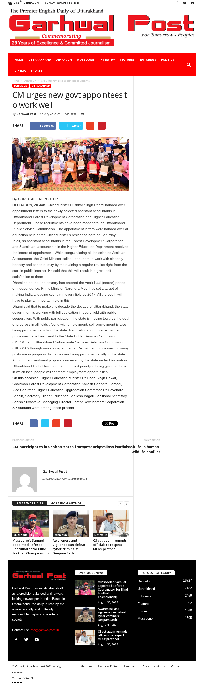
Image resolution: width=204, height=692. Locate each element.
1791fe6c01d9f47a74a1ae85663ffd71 (64, 478)
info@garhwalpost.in (44, 630)
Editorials (147, 59)
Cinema (20, 70)
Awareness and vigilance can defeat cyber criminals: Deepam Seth (69, 546)
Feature (143, 604)
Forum (142, 611)
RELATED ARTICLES (29, 503)
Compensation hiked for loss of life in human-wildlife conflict (117, 449)
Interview (107, 59)
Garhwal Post (26, 114)
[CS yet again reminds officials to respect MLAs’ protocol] (111, 523)
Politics (167, 59)
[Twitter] (185, 3)
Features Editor (108, 666)
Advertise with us (154, 666)
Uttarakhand (39, 59)
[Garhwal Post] (102, 30)
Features (127, 59)
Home (19, 59)
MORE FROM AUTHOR (66, 503)
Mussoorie (85, 59)
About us (86, 666)
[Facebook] (177, 3)
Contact (176, 666)
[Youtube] (192, 3)
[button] (188, 65)
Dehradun (64, 59)
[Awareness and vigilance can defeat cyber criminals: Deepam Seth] (71, 523)
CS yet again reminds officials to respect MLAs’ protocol (110, 544)
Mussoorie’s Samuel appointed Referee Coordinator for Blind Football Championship (30, 546)
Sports (36, 70)
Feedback (130, 666)
